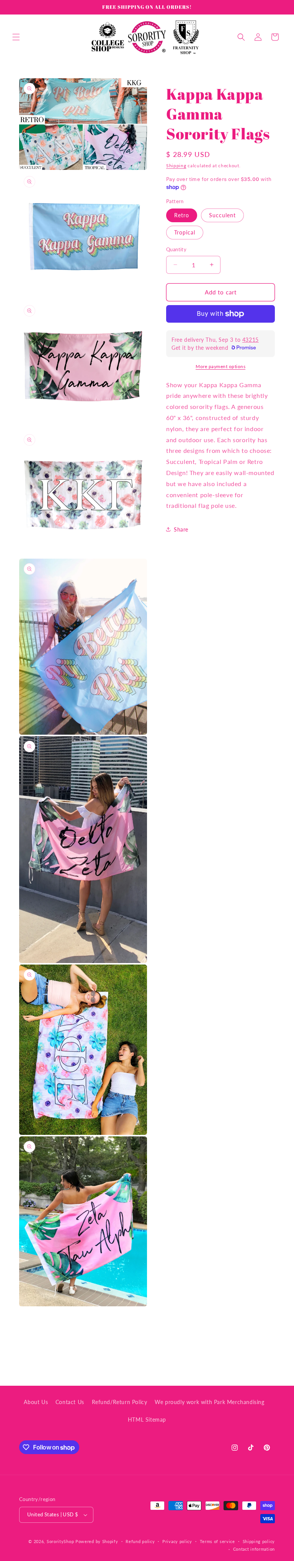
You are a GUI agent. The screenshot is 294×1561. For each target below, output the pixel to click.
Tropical (184, 232)
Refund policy (140, 1541)
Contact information (254, 1548)
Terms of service (217, 1541)
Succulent (222, 215)
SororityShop (60, 1541)
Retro (181, 215)
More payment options (220, 366)
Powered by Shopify (96, 1541)
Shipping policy (259, 1541)
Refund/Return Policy (119, 1402)
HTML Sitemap (147, 1419)
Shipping (176, 165)
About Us (36, 1402)
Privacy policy (177, 1541)
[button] (16, 37)
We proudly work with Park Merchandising (209, 1402)
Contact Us (70, 1402)
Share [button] (181, 529)
